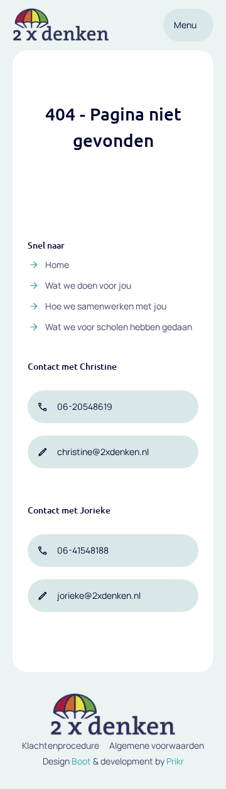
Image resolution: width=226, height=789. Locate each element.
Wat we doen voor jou (88, 285)
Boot (81, 761)
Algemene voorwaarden (156, 745)
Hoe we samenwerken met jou (105, 306)
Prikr (175, 761)
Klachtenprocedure (60, 745)
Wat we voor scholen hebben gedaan (118, 327)
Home (57, 265)
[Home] (61, 25)
